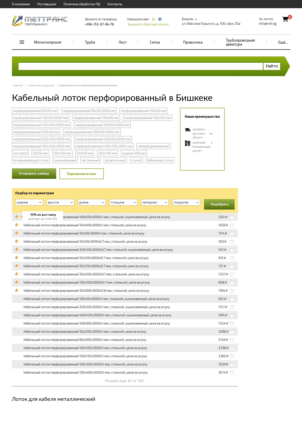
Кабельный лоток (160, 160)
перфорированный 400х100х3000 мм (103, 146)
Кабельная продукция (41, 85)
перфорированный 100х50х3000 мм (40, 118)
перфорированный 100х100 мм (147, 118)
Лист (123, 42)
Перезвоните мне (81, 174)
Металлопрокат (48, 42)
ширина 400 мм (134, 153)
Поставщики (46, 4)
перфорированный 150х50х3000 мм (102, 125)
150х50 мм (85, 153)
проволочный (115, 160)
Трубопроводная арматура (240, 42)
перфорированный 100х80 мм (96, 118)
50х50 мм (40, 153)
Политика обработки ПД (81, 4)
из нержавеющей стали (30, 160)
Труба (90, 42)
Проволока (193, 42)
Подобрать (220, 204)
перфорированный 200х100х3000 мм (41, 139)
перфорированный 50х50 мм (35, 111)
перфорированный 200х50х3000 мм (91, 132)
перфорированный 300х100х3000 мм (41, 146)
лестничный (90, 160)
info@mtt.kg (268, 23)
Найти (272, 65)
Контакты (114, 4)
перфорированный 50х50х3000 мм (88, 111)
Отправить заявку (34, 173)
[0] (285, 19)
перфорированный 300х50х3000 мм (102, 139)
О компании (21, 4)
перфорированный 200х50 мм (36, 132)
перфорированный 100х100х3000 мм (41, 125)
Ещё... (283, 42)
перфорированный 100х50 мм (143, 111)
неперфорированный (153, 146)
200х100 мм (107, 153)
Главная (18, 85)
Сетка (155, 42)
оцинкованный (65, 160)
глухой (136, 160)
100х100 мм (62, 153)
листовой (20, 153)
